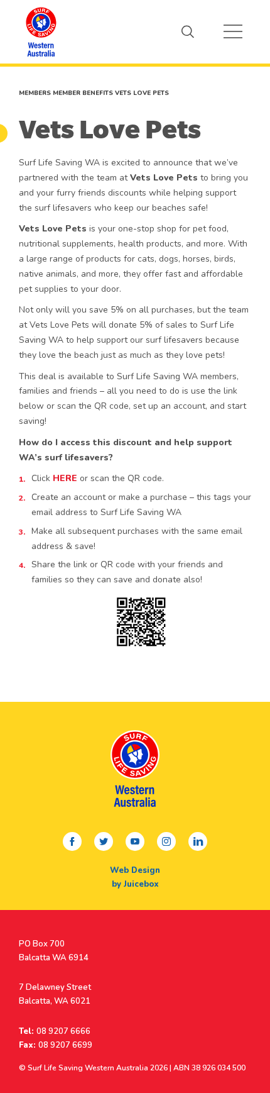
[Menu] (233, 31)
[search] (188, 31)
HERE (65, 478)
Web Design (135, 870)
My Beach (41, 31)
